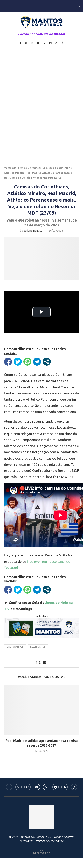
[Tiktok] (62, 43)
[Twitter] (26, 43)
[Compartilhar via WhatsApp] (27, 362)
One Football (15, 647)
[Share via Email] (44, 662)
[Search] (79, 6)
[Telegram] (50, 43)
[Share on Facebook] (36, 662)
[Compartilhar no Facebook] (8, 362)
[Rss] (56, 43)
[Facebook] (20, 43)
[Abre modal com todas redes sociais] (47, 362)
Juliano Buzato (33, 230)
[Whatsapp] (44, 43)
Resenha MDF (37, 647)
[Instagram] (32, 43)
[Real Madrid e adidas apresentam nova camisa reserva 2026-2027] (41, 710)
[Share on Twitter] (40, 662)
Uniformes (34, 168)
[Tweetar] (18, 362)
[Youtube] (38, 43)
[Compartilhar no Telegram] (37, 362)
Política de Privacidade (49, 841)
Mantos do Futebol (15, 168)
